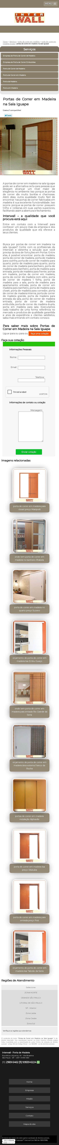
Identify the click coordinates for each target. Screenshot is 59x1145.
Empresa (29, 1090)
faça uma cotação (40, 333)
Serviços (29, 49)
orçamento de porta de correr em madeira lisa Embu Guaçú (29, 659)
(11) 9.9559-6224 (27, 1062)
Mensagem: (37, 410)
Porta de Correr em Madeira (14, 75)
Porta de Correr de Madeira (14, 68)
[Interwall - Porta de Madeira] (29, 16)
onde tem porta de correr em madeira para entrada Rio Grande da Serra (29, 711)
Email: (14, 367)
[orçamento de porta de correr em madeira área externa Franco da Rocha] (29, 740)
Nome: (14, 357)
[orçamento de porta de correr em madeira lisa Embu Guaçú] (29, 636)
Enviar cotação (28, 452)
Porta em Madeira (10, 88)
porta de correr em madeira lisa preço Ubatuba (29, 868)
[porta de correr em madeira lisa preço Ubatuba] (29, 845)
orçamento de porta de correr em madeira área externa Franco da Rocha (29, 765)
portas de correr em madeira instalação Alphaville (29, 818)
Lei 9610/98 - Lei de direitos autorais (41, 1044)
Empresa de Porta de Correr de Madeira (19, 56)
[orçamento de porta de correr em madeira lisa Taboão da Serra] (29, 946)
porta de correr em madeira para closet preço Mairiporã (29, 508)
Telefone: (40, 377)
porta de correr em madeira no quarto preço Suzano (29, 609)
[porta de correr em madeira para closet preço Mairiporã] (29, 484)
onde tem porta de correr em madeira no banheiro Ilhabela (29, 558)
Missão (29, 1099)
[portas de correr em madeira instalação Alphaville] (29, 794)
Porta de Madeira (10, 81)
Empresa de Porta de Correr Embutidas (19, 62)
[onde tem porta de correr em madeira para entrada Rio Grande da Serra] (29, 687)
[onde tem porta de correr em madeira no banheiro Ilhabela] (29, 535)
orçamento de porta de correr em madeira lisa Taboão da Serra (29, 969)
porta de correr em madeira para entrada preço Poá (29, 919)
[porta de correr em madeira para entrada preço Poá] (29, 895)
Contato (29, 1115)
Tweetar (8, 115)
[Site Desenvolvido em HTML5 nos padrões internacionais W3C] (8, 1142)
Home (29, 1082)
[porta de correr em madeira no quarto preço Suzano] (29, 585)
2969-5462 (12, 1062)
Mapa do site (29, 1124)
